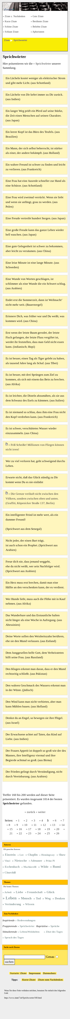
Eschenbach (12, 866)
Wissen (29, 904)
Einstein (10, 854)
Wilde (44, 866)
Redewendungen (26, 920)
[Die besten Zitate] (35, 10)
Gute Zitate (38, 16)
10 (25, 825)
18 (39, 829)
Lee (22, 854)
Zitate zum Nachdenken (50, 979)
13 (53, 825)
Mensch (26, 898)
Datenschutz (49, 973)
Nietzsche (20, 860)
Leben (11, 898)
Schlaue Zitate (12, 32)
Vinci (7, 860)
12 (44, 825)
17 (29, 829)
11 (35, 825)
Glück (51, 892)
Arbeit (8, 892)
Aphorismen (38, 32)
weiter (42, 812)
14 (63, 825)
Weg (48, 898)
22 (20, 833)
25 (48, 833)
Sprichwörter (43, 63)
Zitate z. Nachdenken (15, 16)
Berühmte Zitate (40, 22)
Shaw (62, 854)
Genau (50, 957)
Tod (38, 898)
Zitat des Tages (54, 931)
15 (11, 829)
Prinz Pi (50, 860)
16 (20, 829)
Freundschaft (34, 892)
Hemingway (48, 854)
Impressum (34, 973)
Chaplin (33, 854)
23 (29, 833)
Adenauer (36, 860)
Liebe (19, 892)
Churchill (10, 872)
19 (48, 829)
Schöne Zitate (11, 27)
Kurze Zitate (11, 22)
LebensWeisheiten (29, 931)
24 (39, 833)
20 (57, 829)
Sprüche (54, 926)
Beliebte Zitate (40, 27)
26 (57, 833)
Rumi (57, 866)
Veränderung (13, 904)
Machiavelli (29, 866)
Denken (60, 898)
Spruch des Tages (14, 937)
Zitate (23, 973)
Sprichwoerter (20, 40)
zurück (31, 812)
